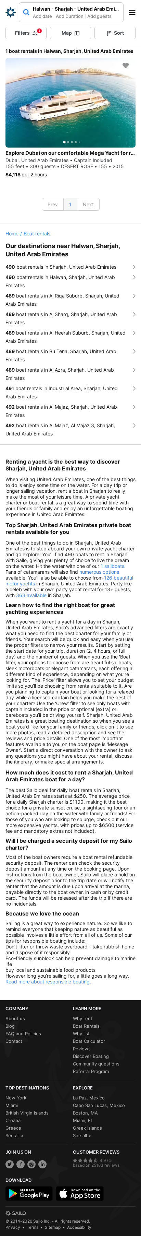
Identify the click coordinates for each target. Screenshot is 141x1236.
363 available (31, 595)
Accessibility (79, 1227)
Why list (81, 1033)
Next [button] (88, 204)
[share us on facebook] (20, 1164)
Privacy (12, 1227)
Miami (11, 1105)
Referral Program (91, 1071)
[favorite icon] (125, 65)
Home (11, 233)
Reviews (82, 1048)
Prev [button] (53, 204)
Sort (119, 33)
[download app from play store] (29, 1193)
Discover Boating (91, 1056)
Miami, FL (83, 1120)
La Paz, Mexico (89, 1097)
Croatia (13, 1120)
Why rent (82, 1018)
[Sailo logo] (15, 1213)
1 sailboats (112, 566)
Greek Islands (87, 1128)
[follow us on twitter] (9, 1164)
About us (15, 1018)
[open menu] (134, 12)
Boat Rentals (86, 1026)
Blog (10, 1026)
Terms (32, 1227)
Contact (13, 1041)
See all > (14, 1135)
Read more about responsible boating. (48, 981)
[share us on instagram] (31, 1164)
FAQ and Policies (23, 1033)
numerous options (99, 572)
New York (15, 1097)
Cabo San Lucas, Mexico (99, 1105)
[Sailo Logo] (10, 12)
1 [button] (70, 204)
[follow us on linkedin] (42, 1164)
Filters (27, 32)
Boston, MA (85, 1113)
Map (67, 33)
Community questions (96, 1063)
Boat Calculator (89, 1041)
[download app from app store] (79, 1193)
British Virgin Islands (27, 1113)
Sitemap (53, 1227)
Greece (13, 1128)
